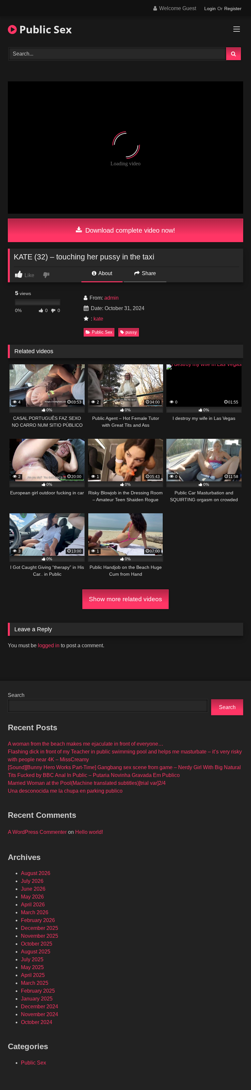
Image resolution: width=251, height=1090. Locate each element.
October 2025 (36, 944)
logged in (48, 645)
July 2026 (32, 881)
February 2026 (38, 920)
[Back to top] (231, 1070)
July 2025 (32, 959)
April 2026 (33, 904)
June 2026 (33, 889)
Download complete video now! (129, 230)
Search (16, 695)
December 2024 (39, 1006)
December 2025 (39, 928)
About (104, 273)
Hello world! (89, 832)
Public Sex (44, 29)
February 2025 (38, 991)
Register (233, 8)
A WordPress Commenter (37, 832)
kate (98, 319)
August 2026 (35, 873)
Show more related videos (125, 599)
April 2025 (33, 975)
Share (148, 273)
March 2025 (34, 983)
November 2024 (39, 1014)
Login (210, 8)
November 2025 (39, 936)
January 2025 (37, 998)
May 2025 (32, 967)
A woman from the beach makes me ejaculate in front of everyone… (85, 744)
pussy (131, 332)
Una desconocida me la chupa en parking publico (65, 791)
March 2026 (34, 912)
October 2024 (36, 1022)
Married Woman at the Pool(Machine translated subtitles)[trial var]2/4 (87, 783)
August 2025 (35, 951)
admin (111, 298)
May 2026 (32, 897)
